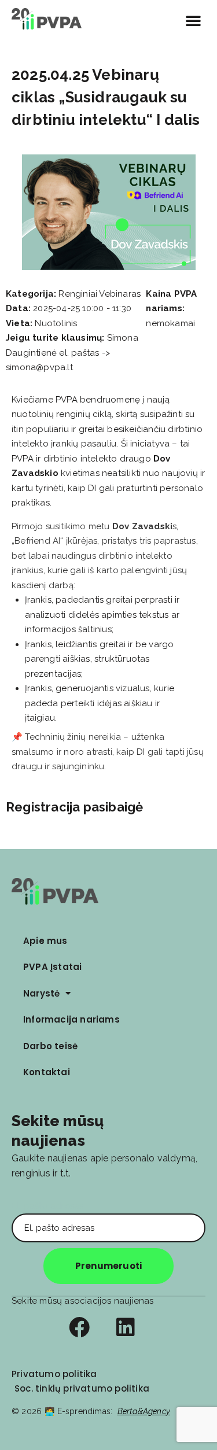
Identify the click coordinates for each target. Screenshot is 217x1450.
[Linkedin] (125, 1327)
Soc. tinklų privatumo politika (81, 1388)
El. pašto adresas (47, 1206)
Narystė (41, 993)
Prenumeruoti (108, 1266)
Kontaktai (46, 1072)
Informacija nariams (71, 1019)
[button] (193, 20)
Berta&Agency (143, 1411)
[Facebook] (79, 1327)
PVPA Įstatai (52, 967)
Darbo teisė (50, 1046)
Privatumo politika (54, 1374)
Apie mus (45, 941)
